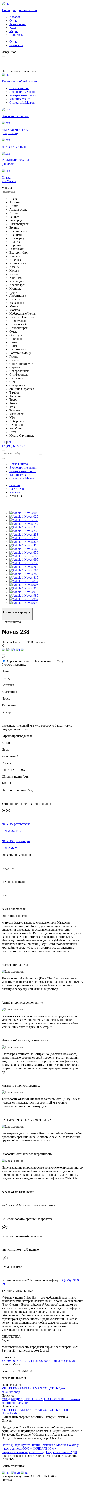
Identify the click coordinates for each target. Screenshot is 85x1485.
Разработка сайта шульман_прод (23, 1452)
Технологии (17, 24)
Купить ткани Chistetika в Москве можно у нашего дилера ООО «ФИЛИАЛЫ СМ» (40, 1446)
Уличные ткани (19, 99)
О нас (13, 20)
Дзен (62, 1388)
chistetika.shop (11, 1392)
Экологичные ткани (23, 91)
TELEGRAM (16, 1388)
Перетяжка (16, 34)
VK (4, 1388)
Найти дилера (11, 1445)
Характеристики (18, 661)
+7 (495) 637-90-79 (14, 446)
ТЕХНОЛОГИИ (55, 1399)
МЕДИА (17, 1399)
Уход (12, 27)
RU (4, 442)
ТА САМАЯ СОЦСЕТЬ (42, 1388)
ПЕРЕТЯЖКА (33, 1399)
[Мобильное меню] (3, 458)
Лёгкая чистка (19, 88)
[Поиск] (3, 450)
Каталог (14, 17)
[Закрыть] (3, 654)
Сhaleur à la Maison (22, 102)
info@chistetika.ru (64, 1360)
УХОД (6, 1399)
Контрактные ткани (22, 95)
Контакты (16, 45)
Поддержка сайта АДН (61, 1452)
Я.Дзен (63, 1409)
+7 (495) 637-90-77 (39, 1360)
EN (9, 442)
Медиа (13, 31)
